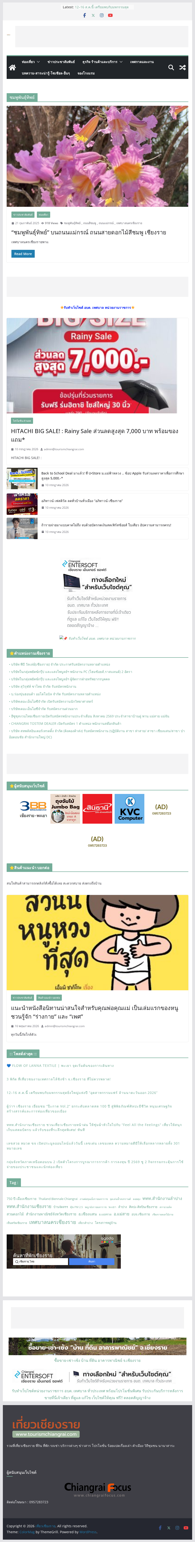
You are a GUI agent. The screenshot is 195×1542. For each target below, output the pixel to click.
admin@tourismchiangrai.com (64, 449)
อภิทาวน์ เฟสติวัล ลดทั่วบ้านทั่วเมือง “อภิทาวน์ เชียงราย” (82, 500)
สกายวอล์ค (166, 1207)
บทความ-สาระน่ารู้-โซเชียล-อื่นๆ (46, 73)
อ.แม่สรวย (105, 1214)
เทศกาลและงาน (142, 61)
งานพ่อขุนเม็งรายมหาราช (94, 1199)
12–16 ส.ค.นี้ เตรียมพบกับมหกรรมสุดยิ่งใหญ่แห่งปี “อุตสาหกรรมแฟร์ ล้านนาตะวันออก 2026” (82, 1092)
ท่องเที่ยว (28, 61)
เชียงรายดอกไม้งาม (162, 1214)
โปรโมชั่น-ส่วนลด (22, 420)
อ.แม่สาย (121, 1214)
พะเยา (112, 1207)
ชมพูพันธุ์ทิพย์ (72, 223)
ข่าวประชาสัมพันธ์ (61, 61)
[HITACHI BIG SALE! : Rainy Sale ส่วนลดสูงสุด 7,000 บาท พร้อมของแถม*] (97, 365)
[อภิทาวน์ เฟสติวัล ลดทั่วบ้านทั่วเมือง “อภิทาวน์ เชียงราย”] (22, 504)
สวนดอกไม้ (15, 1214)
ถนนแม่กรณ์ (106, 223)
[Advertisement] (101, 36)
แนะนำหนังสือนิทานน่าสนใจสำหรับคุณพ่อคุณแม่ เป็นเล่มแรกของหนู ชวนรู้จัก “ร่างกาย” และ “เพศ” (94, 1012)
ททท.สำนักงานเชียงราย (29, 1206)
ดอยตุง (136, 1199)
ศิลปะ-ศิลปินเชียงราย (143, 1207)
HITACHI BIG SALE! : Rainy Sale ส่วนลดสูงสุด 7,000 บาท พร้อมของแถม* (94, 435)
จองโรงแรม (86, 73)
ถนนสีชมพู (89, 223)
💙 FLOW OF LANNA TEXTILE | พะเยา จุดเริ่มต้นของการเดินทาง (60, 1065)
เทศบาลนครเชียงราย (129, 223)
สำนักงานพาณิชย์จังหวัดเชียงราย (51, 1214)
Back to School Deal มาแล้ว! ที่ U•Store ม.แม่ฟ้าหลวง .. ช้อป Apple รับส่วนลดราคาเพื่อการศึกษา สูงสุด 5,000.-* (112, 475)
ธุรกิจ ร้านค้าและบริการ (100, 61)
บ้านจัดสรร (61, 1207)
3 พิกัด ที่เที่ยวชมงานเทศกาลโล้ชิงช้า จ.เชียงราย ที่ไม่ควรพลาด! (59, 1079)
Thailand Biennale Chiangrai (58, 1199)
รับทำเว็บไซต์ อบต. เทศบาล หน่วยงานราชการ (102, 638)
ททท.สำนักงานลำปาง (162, 1198)
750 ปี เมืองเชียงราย (21, 1198)
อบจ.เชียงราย (141, 1214)
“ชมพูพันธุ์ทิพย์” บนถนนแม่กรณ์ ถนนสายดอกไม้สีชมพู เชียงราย (88, 232)
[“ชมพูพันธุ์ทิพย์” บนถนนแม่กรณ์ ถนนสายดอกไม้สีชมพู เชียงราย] (97, 156)
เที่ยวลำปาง (85, 1223)
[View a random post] (182, 67)
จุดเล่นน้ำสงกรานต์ (120, 1199)
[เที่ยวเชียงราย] (12, 67)
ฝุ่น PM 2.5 (76, 1207)
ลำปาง (122, 1207)
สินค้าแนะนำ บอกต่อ (49, 997)
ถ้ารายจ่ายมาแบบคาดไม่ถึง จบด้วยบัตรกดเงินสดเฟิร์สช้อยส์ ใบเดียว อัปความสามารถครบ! (106, 525)
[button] (37, 61)
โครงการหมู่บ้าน (106, 1223)
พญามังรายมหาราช (96, 1207)
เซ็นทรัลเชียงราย (17, 1223)
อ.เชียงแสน (87, 1214)
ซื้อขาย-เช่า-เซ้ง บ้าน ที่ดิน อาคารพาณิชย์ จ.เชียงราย (97, 1360)
